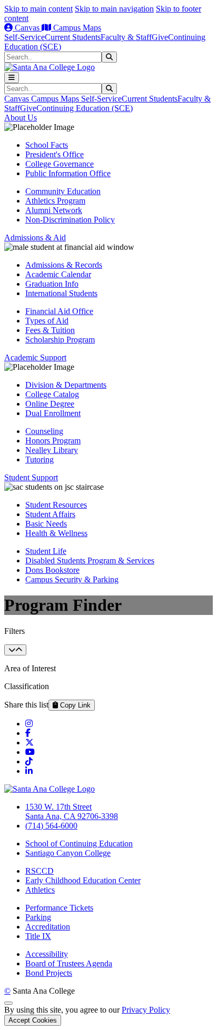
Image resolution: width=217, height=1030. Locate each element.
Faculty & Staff (126, 37)
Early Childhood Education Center (83, 880)
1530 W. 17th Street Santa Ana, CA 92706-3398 (71, 811)
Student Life (45, 551)
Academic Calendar (58, 274)
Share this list (26, 704)
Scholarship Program (60, 339)
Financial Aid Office (59, 311)
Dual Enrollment (53, 413)
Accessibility (46, 954)
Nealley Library (51, 450)
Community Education (63, 191)
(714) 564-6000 (51, 825)
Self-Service (24, 37)
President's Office (54, 154)
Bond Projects (48, 972)
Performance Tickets (59, 907)
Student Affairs (50, 514)
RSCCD (39, 870)
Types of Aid (46, 320)
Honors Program (53, 440)
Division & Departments (65, 384)
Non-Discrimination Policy (70, 219)
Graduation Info (51, 283)
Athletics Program (55, 200)
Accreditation (47, 926)
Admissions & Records (63, 264)
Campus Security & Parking (72, 579)
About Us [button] (20, 117)
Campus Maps (76, 27)
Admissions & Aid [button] (35, 237)
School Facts (46, 144)
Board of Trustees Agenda (68, 963)
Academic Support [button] (35, 357)
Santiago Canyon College (68, 853)
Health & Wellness (56, 533)
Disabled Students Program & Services (89, 560)
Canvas (27, 27)
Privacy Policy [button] (146, 1009)
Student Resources (56, 504)
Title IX (38, 936)
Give (160, 37)
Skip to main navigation (114, 8)
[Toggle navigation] (11, 77)
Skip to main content (38, 8)
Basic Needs (46, 523)
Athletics (40, 889)
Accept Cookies (32, 1020)
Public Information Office (68, 173)
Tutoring (39, 459)
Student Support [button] (31, 477)
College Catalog (52, 394)
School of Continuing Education (79, 843)
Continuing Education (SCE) (84, 108)
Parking (38, 917)
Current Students (73, 37)
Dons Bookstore (52, 570)
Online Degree (49, 403)
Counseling (44, 431)
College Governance (59, 163)
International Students (61, 293)
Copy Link (74, 705)
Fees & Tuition (50, 330)
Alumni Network (53, 210)
